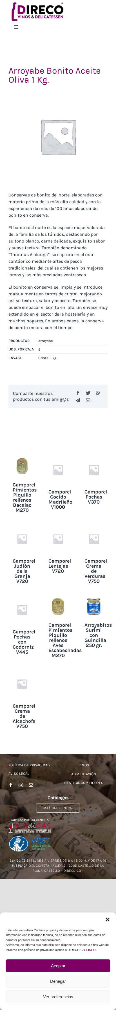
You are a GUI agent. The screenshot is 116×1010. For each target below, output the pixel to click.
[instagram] (21, 785)
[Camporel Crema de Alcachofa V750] (22, 673)
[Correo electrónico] (88, 400)
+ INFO (91, 950)
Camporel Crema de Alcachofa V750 (24, 716)
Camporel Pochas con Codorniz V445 (24, 642)
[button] (107, 919)
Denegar (58, 981)
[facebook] (10, 785)
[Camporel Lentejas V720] (58, 528)
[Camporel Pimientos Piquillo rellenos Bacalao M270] (22, 459)
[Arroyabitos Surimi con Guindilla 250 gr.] (94, 599)
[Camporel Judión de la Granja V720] (22, 528)
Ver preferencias (58, 996)
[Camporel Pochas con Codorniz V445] (22, 599)
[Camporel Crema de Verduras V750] (94, 528)
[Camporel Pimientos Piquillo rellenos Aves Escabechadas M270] (58, 599)
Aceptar (58, 965)
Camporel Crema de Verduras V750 (95, 571)
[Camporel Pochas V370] (94, 459)
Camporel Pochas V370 (95, 497)
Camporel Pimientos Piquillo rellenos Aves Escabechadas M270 (65, 640)
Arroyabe (45, 341)
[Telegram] (78, 400)
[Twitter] (88, 393)
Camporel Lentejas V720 (59, 566)
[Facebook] (78, 393)
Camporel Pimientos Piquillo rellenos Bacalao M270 (25, 497)
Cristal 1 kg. (47, 358)
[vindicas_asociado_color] (29, 820)
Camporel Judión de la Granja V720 (24, 571)
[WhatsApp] (98, 393)
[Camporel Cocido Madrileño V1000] (58, 459)
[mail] (31, 785)
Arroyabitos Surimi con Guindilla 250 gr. (98, 635)
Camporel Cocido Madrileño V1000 (60, 499)
